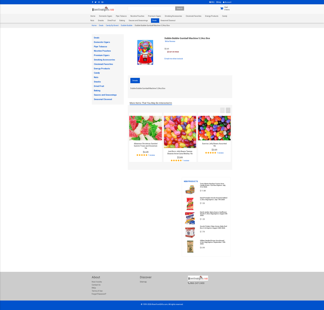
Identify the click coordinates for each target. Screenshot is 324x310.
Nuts (92, 20)
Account (227, 2)
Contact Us (96, 285)
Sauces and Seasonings (138, 20)
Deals (154, 20)
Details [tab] (135, 81)
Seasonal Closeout (167, 20)
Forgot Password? (99, 294)
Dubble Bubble (126, 25)
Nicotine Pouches (137, 16)
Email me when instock (174, 59)
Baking (122, 20)
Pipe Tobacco (121, 16)
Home (92, 16)
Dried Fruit (112, 20)
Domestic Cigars (105, 16)
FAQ (212, 2)
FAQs (94, 288)
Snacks (101, 20)
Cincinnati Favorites (193, 16)
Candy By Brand (112, 25)
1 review (151, 155)
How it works (97, 282)
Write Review (170, 41)
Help (219, 2)
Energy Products (211, 16)
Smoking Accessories (173, 16)
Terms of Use (97, 291)
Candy (224, 16)
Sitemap (143, 282)
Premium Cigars (154, 16)
